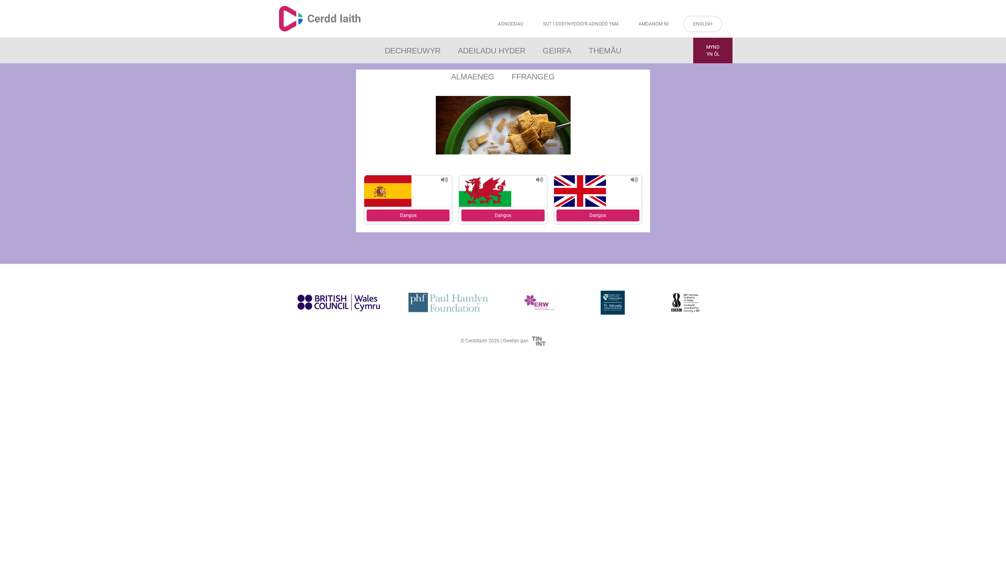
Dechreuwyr (413, 50)
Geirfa (557, 50)
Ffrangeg (533, 76)
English (702, 24)
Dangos (408, 215)
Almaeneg (472, 76)
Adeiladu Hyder (491, 50)
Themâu (605, 50)
